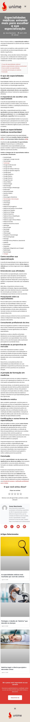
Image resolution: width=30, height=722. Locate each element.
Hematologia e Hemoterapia (11, 199)
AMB (26, 139)
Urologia (5, 254)
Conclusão (4, 71)
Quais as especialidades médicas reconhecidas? (14, 66)
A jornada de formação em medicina (11, 70)
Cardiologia (6, 163)
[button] (25, 6)
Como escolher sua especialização (10, 68)
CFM (2, 139)
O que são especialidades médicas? (11, 64)
